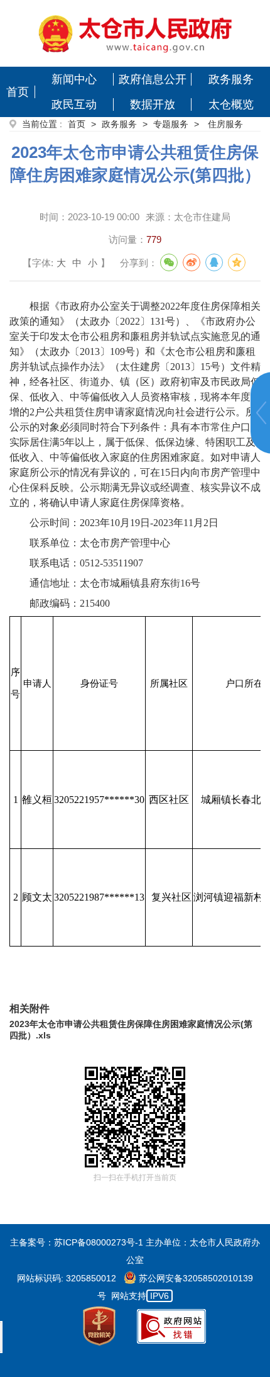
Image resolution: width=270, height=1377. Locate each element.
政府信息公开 (152, 79)
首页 (17, 92)
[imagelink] (135, 33)
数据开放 (152, 104)
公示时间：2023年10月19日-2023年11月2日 (124, 522)
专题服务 (170, 124)
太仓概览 (231, 104)
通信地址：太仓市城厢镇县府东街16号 (115, 583)
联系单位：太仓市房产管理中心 (100, 542)
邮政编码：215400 (70, 603)
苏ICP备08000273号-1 (98, 1242)
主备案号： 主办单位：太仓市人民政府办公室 (135, 1251)
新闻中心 (74, 79)
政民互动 (74, 104)
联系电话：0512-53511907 (86, 563)
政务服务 (231, 79)
